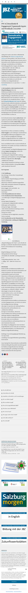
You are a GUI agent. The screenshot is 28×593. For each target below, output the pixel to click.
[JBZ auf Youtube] (8, 2)
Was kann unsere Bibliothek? (9, 408)
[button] (26, 569)
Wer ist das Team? (7, 411)
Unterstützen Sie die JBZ (8, 393)
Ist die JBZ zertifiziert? (8, 417)
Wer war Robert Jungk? (8, 399)
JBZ (2, 21)
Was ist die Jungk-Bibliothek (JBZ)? (10, 405)
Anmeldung (4, 84)
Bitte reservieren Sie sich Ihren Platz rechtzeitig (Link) (13, 374)
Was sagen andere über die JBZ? (10, 414)
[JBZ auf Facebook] (2, 2)
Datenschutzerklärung (9, 591)
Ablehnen (14, 585)
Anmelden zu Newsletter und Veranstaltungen (13, 396)
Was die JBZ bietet (7, 390)
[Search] (14, 2)
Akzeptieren (14, 581)
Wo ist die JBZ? (6, 420)
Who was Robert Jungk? (8, 402)
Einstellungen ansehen (14, 588)
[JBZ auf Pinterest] (11, 2)
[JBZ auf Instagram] (5, 2)
